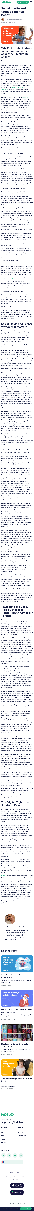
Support (3, 1132)
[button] (12, 1162)
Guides (3, 1139)
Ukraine (3, 1143)
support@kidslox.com (15, 1122)
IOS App (21, 1132)
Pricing (3, 1136)
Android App (22, 1136)
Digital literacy (8, 278)
